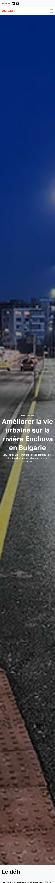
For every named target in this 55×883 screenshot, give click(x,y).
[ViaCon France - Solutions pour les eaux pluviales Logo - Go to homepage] (8, 11)
